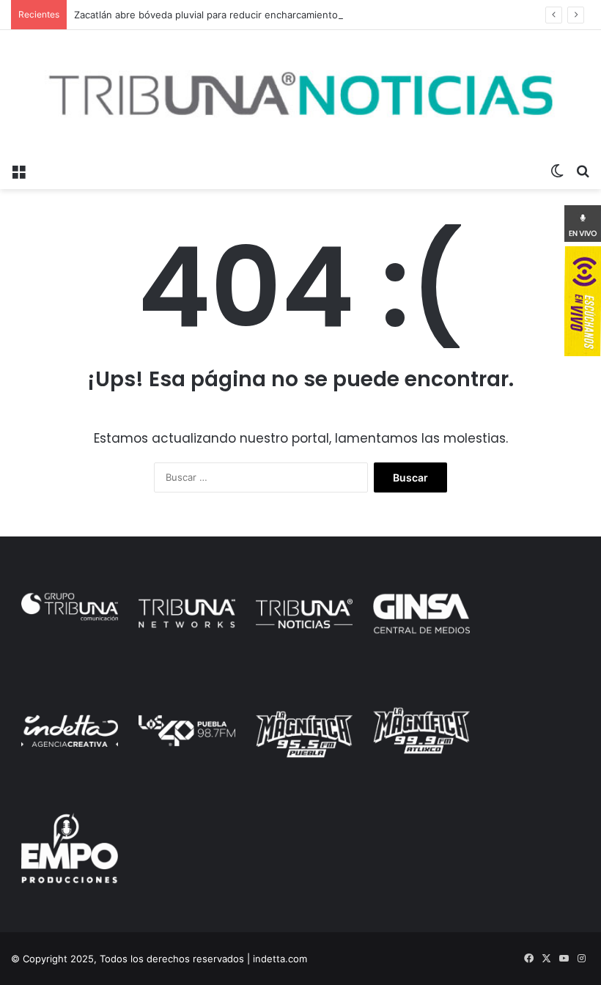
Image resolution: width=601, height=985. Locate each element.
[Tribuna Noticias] (300, 93)
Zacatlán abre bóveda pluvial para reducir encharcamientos (208, 15)
